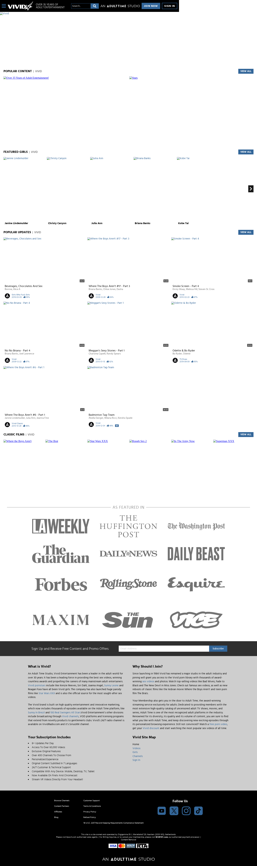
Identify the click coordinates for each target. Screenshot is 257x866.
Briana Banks (142, 223)
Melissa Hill (191, 289)
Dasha (120, 289)
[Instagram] (186, 811)
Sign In (169, 6)
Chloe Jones (109, 289)
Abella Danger (96, 418)
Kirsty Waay (179, 289)
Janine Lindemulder (16, 223)
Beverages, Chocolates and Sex (23, 286)
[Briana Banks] (155, 189)
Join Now (151, 6)
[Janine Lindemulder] (24, 189)
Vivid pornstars (36, 685)
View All (245, 152)
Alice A (16, 289)
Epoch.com (71, 837)
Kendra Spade (125, 418)
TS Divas (183, 359)
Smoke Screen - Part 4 (186, 286)
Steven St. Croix (206, 289)
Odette (186, 353)
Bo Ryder (177, 353)
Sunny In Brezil (36, 712)
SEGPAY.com (162, 837)
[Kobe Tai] (198, 189)
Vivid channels (70, 716)
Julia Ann (96, 223)
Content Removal (128, 840)
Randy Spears (114, 353)
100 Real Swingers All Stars (65, 712)
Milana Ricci (110, 418)
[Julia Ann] (111, 189)
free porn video (218, 724)
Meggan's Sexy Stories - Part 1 (106, 350)
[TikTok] (198, 811)
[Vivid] (89, 13)
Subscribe (218, 648)
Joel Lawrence (26, 353)
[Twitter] (174, 811)
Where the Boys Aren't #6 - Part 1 (25, 414)
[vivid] (20, 6)
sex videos (148, 681)
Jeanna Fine (43, 418)
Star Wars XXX (47, 693)
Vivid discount (151, 728)
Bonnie (8, 289)
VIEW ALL (245, 71)
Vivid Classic (17, 423)
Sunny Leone (111, 685)
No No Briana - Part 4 (17, 350)
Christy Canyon (57, 223)
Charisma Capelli (97, 353)
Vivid (98, 295)
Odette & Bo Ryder (184, 350)
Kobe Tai (183, 223)
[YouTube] (161, 811)
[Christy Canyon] (68, 189)
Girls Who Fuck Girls (21, 295)
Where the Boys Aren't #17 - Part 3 (109, 286)
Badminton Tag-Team (102, 414)
